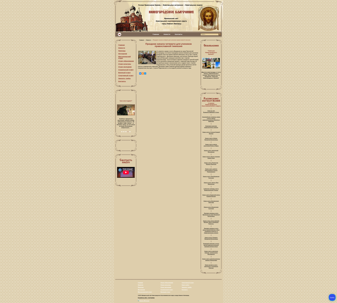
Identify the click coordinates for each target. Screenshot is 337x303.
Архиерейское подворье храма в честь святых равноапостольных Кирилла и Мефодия (211, 119)
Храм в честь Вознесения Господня (211, 207)
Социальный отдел (125, 70)
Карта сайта (185, 285)
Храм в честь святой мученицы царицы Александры (211, 259)
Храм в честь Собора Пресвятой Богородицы (211, 139)
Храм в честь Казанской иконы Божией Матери (211, 195)
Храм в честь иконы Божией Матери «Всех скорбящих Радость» (211, 222)
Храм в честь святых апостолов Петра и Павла (211, 145)
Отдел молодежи (125, 67)
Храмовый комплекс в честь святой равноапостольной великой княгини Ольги (211, 245)
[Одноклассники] (143, 73)
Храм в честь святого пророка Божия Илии (211, 157)
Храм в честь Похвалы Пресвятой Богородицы (211, 238)
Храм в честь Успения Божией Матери (211, 132)
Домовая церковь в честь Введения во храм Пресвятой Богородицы (211, 215)
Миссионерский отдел (124, 57)
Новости (167, 34)
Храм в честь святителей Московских (211, 151)
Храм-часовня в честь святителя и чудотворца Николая (211, 266)
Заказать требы (124, 78)
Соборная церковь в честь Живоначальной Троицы (211, 189)
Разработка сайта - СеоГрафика (146, 297)
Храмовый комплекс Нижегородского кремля (211, 126)
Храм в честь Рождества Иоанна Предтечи (211, 163)
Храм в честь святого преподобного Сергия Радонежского (211, 170)
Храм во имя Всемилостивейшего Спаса (211, 111)
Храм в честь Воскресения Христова (211, 201)
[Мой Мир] (145, 73)
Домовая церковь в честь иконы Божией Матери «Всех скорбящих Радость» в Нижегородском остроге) (211, 230)
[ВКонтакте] (140, 73)
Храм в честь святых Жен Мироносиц (211, 183)
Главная (156, 34)
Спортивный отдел (125, 75)
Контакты (178, 34)
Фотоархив (122, 54)
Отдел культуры (124, 64)
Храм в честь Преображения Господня (211, 177)
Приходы (121, 51)
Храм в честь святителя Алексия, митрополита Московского (211, 253)
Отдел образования (126, 61)
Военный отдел (124, 73)
